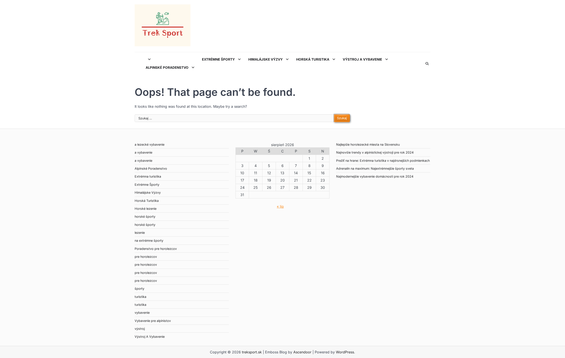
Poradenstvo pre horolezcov (156, 248)
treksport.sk (252, 352)
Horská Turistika (313, 59)
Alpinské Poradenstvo (167, 67)
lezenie (140, 232)
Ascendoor (302, 352)
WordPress (345, 352)
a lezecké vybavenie (149, 144)
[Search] (427, 63)
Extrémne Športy (219, 59)
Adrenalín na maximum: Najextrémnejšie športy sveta (375, 168)
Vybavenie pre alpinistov (153, 321)
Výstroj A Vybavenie (363, 59)
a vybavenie (143, 152)
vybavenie (142, 312)
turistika (140, 297)
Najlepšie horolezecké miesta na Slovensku (368, 144)
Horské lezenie (145, 208)
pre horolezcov (146, 256)
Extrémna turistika (148, 176)
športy (139, 288)
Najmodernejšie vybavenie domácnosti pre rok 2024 (374, 176)
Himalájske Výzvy (266, 59)
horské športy (145, 216)
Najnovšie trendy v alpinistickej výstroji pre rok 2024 (375, 152)
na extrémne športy (149, 240)
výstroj (140, 328)
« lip (280, 206)
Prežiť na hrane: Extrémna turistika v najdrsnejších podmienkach (383, 160)
